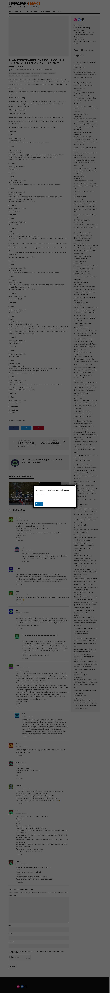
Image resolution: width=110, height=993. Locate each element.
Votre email (39, 495)
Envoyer (39, 504)
